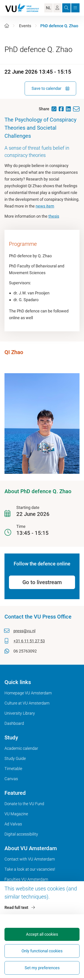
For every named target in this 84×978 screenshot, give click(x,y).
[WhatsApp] (55, 109)
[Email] (77, 109)
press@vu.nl (24, 630)
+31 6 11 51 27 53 (29, 641)
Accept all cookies (42, 934)
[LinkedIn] (69, 109)
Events (25, 25)
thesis (53, 216)
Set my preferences (42, 967)
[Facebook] (62, 109)
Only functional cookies (42, 951)
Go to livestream (42, 582)
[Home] (6, 25)
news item (45, 206)
